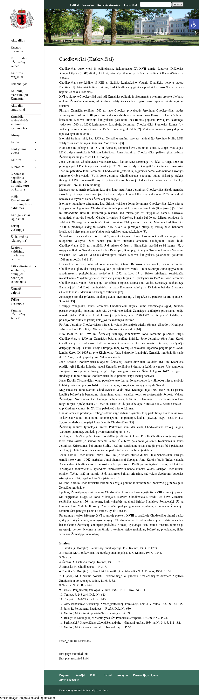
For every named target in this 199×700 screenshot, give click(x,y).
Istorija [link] (15, 135)
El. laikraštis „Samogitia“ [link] (19, 239)
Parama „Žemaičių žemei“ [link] (18, 314)
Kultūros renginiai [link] (17, 75)
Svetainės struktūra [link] (108, 5)
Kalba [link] (15, 142)
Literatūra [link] (17, 167)
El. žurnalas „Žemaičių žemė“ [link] (19, 62)
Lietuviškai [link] (130, 5)
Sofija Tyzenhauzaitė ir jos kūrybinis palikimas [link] (21, 202)
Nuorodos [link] (88, 5)
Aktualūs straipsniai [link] (18, 108)
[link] (194, 24)
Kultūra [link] (16, 160)
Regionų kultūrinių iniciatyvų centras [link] (18, 253)
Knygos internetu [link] (17, 49)
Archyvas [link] (122, 675)
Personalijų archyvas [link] (145, 675)
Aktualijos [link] (18, 40)
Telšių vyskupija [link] (17, 228)
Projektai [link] (64, 675)
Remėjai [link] (80, 675)
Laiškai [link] (74, 5)
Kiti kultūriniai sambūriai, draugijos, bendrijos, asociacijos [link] (21, 274)
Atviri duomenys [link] (69, 680)
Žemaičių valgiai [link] (17, 291)
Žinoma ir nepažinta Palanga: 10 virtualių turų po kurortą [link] (20, 181)
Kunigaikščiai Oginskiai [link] (20, 217)
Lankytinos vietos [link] (18, 151)
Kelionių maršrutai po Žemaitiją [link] (19, 95)
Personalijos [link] (19, 84)
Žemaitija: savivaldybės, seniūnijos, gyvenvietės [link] (20, 122)
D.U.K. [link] (94, 675)
